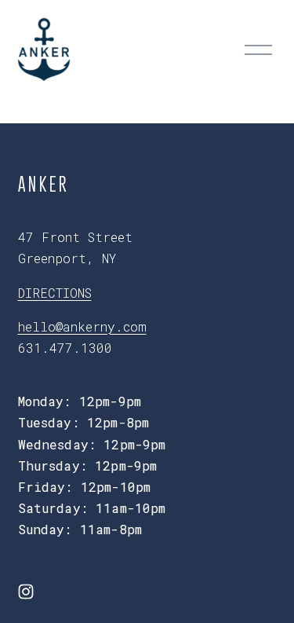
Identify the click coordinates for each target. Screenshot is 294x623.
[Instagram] (26, 591)
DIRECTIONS (55, 292)
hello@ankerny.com (82, 326)
